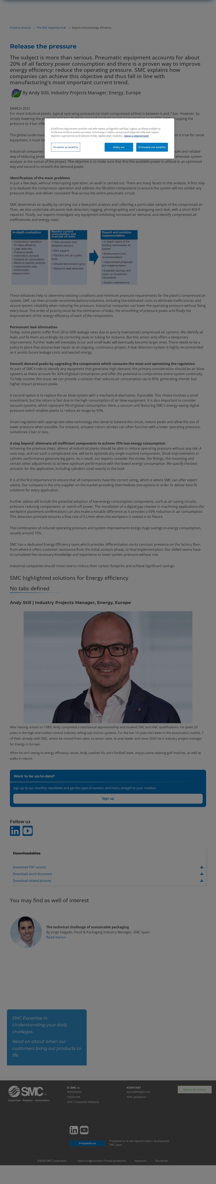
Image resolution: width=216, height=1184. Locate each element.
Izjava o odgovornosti (136, 135)
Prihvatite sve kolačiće (152, 147)
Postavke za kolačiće (65, 147)
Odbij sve (118, 147)
